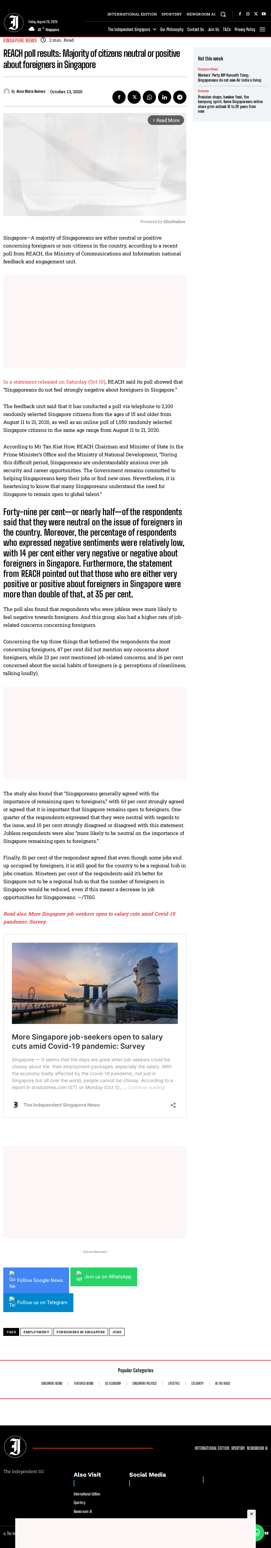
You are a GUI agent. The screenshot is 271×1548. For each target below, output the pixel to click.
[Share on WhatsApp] (255, 1532)
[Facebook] (240, 14)
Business (203, 91)
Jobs (117, 1332)
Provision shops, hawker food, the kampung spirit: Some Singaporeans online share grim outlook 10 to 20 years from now (230, 104)
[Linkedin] (164, 97)
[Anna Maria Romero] (7, 91)
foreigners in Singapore (81, 1332)
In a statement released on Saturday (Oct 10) (54, 381)
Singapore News (20, 40)
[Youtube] (264, 14)
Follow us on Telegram (42, 1302)
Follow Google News (40, 1280)
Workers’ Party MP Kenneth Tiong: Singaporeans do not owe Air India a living (229, 77)
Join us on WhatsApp (107, 1277)
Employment (36, 1332)
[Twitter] (256, 14)
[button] (223, 14)
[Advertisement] (94, 321)
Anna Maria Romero (31, 91)
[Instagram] (248, 14)
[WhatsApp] (149, 97)
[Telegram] (179, 97)
